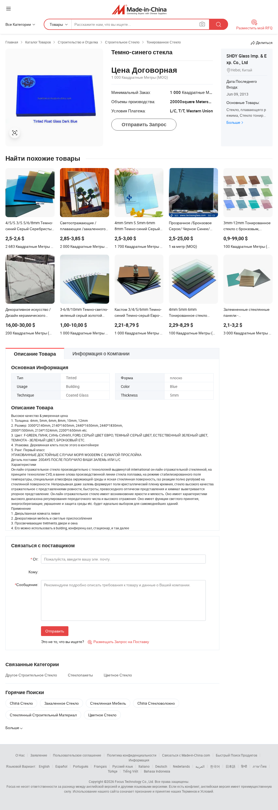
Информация (139, 760)
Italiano (144, 766)
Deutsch (161, 766)
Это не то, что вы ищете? (62, 641)
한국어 (215, 766)
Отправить (54, 631)
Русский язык (122, 766)
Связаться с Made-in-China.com (186, 755)
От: (34, 559)
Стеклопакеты (80, 675)
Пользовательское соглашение (77, 755)
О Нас (20, 755)
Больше (233, 122)
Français (100, 766)
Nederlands (181, 766)
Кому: (33, 571)
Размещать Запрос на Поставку (118, 641)
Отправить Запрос (144, 124)
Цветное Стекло (118, 675)
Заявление (38, 755)
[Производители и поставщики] (139, 9)
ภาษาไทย (260, 766)
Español (61, 766)
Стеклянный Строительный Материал (43, 714)
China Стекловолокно (156, 703)
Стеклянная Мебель (108, 703)
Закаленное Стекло (61, 703)
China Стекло (21, 703)
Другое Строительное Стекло (31, 675)
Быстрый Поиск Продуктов (236, 755)
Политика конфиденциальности (131, 755)
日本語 (230, 766)
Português (80, 766)
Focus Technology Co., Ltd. (134, 781)
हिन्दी (244, 766)
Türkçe (112, 771)
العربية (199, 766)
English (44, 766)
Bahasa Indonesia (157, 771)
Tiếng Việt (130, 771)
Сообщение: (26, 584)
